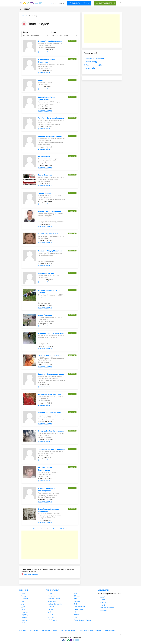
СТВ (75, 617)
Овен (23, 593)
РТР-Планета (52, 620)
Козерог (24, 617)
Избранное (34, 630)
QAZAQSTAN (78, 609)
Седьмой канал (79, 607)
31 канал (77, 596)
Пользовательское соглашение (90, 630)
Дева (23, 607)
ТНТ (75, 604)
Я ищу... (90, 68)
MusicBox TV (52, 617)
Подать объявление (107, 3)
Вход (62, 3)
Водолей (24, 620)
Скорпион (24, 612)
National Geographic (55, 604)
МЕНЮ (26, 9)
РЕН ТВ (50, 593)
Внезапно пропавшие (94, 58)
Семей (102, 605)
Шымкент (103, 610)
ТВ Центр (51, 609)
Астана (76, 615)
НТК (75, 612)
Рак (22, 601)
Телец (23, 596)
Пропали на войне (93, 65)
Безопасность (110, 630)
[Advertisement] (49, 545)
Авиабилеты (103, 590)
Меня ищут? (91, 61)
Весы (23, 609)
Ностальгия (52, 596)
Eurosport (51, 607)
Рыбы (23, 623)
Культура (77, 601)
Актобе (102, 597)
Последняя (63, 528)
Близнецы (24, 598)
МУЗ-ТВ (50, 615)
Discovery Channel (54, 598)
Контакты (22, 630)
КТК (75, 598)
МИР (49, 612)
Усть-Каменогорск (107, 608)
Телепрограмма (52, 590)
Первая (36, 528)
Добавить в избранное (45, 52)
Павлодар (103, 602)
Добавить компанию (80, 3)
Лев (22, 604)
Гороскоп (23, 590)
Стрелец (24, 615)
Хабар (76, 593)
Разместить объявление (31, 574)
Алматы (103, 599)
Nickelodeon (52, 601)
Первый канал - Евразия (82, 620)
